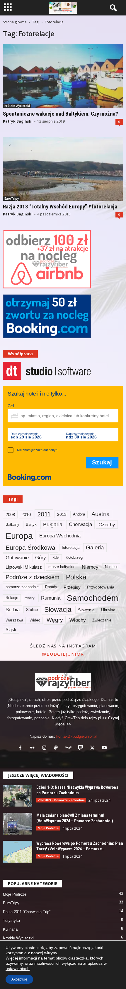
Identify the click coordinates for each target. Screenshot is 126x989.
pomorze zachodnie (22, 587)
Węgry (55, 620)
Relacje (12, 598)
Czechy (106, 524)
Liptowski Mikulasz (24, 567)
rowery (30, 598)
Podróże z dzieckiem (32, 577)
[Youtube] (105, 748)
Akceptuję (19, 979)
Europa (19, 536)
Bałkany (12, 525)
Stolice (32, 610)
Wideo (35, 620)
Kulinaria (10, 929)
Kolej (55, 557)
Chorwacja (80, 524)
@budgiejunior (63, 654)
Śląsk (11, 629)
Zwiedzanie (101, 620)
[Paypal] (58, 748)
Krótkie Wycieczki (17, 106)
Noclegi (111, 567)
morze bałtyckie (61, 567)
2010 (26, 514)
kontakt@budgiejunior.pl (76, 736)
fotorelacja (70, 548)
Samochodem (92, 598)
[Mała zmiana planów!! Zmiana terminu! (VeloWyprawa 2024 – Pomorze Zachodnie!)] (17, 824)
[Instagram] (46, 748)
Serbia (13, 609)
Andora (79, 514)
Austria (100, 514)
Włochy (77, 620)
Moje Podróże (48, 828)
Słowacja (57, 609)
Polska (76, 577)
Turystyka (11, 920)
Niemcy (90, 567)
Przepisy (72, 587)
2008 (10, 514)
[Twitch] (82, 748)
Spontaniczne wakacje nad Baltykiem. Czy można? (60, 113)
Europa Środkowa (30, 547)
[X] (94, 748)
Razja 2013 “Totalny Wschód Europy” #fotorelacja (60, 206)
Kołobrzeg (74, 558)
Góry (40, 557)
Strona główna (15, 22)
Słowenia (86, 609)
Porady (51, 587)
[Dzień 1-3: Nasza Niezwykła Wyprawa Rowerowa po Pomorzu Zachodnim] (17, 796)
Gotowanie (17, 557)
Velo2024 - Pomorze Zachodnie (61, 800)
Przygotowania (100, 587)
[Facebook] (22, 748)
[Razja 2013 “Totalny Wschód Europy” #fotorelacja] (63, 169)
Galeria (95, 547)
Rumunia (50, 598)
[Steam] (70, 748)
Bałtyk (31, 525)
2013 (62, 514)
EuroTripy (11, 198)
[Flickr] (34, 748)
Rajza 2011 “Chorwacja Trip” (26, 912)
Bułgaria (52, 524)
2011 (44, 514)
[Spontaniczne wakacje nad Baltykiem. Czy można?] (63, 76)
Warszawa (14, 620)
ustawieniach (18, 968)
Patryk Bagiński (18, 121)
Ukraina (108, 609)
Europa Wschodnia (60, 536)
